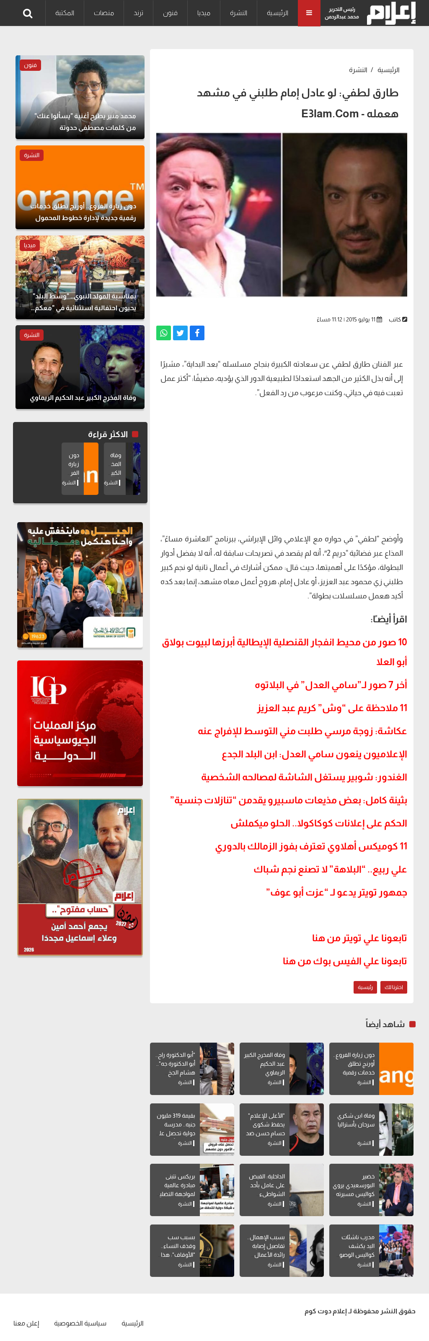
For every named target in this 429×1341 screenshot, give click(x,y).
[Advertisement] (281, 464)
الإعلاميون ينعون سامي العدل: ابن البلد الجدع (314, 753)
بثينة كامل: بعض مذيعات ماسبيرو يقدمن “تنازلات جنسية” (288, 800)
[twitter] (180, 333)
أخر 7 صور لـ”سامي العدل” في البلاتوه (331, 684)
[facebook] (197, 333)
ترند (138, 12)
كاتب (395, 319)
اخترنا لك (394, 987)
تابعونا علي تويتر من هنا (359, 937)
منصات (104, 12)
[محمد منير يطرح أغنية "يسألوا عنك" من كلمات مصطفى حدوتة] (80, 97)
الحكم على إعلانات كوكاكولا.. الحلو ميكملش (318, 823)
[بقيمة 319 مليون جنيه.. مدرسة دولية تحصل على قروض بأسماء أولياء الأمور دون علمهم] (217, 1129)
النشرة (238, 12)
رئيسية (365, 987)
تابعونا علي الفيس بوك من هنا (345, 960)
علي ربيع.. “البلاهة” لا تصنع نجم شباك (330, 869)
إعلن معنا (26, 1323)
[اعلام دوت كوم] (389, 13)
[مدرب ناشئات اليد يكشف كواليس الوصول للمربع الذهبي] (396, 1251)
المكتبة (64, 12)
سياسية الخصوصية (80, 1323)
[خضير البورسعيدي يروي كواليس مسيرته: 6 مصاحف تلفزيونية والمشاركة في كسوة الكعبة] (396, 1190)
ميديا (203, 12)
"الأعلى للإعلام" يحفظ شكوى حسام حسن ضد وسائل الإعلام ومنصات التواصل (264, 1133)
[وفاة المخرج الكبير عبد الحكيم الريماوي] (306, 1069)
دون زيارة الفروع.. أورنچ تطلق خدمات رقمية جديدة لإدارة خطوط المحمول (354, 1072)
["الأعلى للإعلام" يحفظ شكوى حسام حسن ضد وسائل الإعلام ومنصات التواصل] (306, 1129)
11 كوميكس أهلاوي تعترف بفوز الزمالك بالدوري (311, 846)
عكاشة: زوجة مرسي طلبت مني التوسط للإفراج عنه (302, 730)
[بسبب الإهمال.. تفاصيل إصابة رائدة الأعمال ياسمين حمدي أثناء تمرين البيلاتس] (306, 1251)
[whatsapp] (163, 333)
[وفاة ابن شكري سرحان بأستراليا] (396, 1129)
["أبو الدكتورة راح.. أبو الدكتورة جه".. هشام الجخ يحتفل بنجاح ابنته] (217, 1069)
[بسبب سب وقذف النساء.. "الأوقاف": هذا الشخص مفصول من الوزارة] (217, 1251)
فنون (170, 12)
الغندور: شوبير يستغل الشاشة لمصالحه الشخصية (304, 776)
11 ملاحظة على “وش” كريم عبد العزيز (332, 707)
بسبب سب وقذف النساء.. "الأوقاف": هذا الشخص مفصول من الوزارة (174, 1255)
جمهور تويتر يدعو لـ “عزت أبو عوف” (336, 892)
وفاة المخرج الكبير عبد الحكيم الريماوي (264, 1063)
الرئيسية (277, 12)
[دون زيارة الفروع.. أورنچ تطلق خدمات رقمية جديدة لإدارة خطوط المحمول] (396, 1069)
